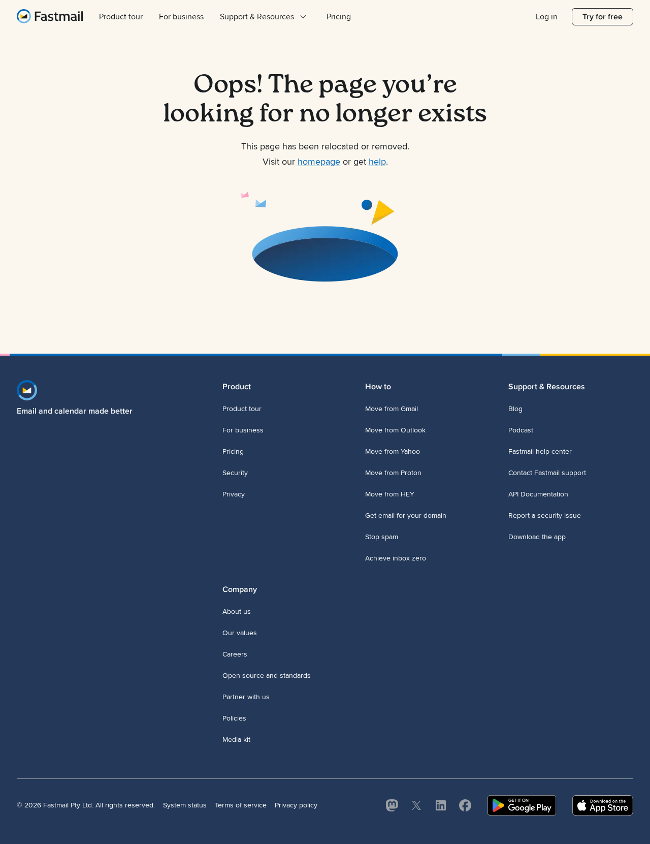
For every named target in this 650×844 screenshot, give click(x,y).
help (377, 162)
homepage (319, 162)
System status (185, 805)
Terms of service (241, 805)
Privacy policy (296, 805)
